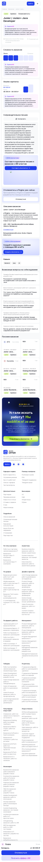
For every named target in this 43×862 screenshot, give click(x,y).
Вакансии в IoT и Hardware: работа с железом (10, 758)
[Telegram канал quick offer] (18, 464)
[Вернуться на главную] (4, 4)
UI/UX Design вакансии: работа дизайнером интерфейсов (30, 577)
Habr (23, 497)
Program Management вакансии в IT (29, 637)
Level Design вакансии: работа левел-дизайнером (11, 701)
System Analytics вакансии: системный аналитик (29, 557)
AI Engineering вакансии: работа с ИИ (11, 822)
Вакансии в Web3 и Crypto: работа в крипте (9, 728)
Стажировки (7, 533)
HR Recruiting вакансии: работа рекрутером (30, 713)
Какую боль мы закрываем (8, 529)
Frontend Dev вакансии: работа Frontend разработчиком (11, 778)
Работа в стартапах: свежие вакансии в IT (10, 550)
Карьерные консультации (8, 525)
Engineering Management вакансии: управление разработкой (30, 648)
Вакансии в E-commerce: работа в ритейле (10, 739)
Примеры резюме (9, 497)
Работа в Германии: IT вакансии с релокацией (11, 634)
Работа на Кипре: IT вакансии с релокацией (11, 644)
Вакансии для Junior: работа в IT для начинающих (10, 577)
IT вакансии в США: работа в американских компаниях (30, 686)
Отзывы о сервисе (9, 502)
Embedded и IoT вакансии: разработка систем (11, 833)
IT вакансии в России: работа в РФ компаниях (30, 700)
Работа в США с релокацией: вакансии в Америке (11, 639)
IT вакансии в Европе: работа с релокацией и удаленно (30, 669)
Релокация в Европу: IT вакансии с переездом (11, 629)
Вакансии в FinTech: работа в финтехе (10, 753)
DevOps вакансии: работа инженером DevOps (10, 803)
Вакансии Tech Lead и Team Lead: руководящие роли (10, 596)
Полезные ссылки (28, 475)
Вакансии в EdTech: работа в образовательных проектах (10, 747)
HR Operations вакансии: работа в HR (29, 717)
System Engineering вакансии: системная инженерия (10, 810)
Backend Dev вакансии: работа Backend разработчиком (11, 772)
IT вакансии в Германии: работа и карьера (30, 674)
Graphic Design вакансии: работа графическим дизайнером (28, 592)
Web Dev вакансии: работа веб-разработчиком (9, 791)
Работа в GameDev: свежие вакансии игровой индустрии (10, 669)
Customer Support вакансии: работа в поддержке (28, 735)
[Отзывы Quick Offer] (14, 464)
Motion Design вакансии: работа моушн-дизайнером (28, 600)
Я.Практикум (26, 500)
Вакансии (11, 9)
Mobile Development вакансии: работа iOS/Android (10, 797)
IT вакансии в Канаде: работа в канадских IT (29, 691)
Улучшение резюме (10, 477)
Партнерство (8, 535)
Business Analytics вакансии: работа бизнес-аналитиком (29, 551)
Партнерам (7, 494)
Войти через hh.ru (9, 475)
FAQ (23, 477)
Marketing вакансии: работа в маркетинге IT (30, 745)
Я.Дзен (24, 502)
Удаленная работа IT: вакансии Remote (10, 625)
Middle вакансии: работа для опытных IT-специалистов (11, 583)
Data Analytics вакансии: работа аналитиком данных (28, 564)
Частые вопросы (9, 485)
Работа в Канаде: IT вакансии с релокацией (11, 649)
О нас (5, 505)
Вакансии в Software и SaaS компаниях (10, 734)
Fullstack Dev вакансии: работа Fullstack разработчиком (11, 784)
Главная (4, 9)
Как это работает (9, 480)
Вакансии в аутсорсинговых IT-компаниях (10, 562)
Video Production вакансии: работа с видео (28, 606)
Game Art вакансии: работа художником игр (10, 688)
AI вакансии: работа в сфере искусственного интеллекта (11, 716)
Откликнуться (8, 229)
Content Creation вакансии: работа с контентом (28, 612)
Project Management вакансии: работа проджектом (29, 632)
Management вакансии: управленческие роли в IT (30, 656)
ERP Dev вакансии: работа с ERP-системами (9, 827)
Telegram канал (27, 482)
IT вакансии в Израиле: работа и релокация (29, 696)
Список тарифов (9, 482)
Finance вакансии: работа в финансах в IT (30, 741)
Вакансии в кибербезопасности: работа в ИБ (10, 840)
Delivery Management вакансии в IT (29, 642)
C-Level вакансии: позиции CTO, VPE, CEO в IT (11, 602)
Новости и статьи (9, 500)
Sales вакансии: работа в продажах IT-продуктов (30, 729)
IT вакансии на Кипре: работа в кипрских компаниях (29, 680)
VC (23, 494)
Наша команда (8, 507)
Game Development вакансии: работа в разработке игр (10, 675)
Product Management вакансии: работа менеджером (29, 626)
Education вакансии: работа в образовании (29, 754)
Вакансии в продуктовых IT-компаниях (9, 555)
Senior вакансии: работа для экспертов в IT (11, 589)
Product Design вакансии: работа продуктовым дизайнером (28, 584)
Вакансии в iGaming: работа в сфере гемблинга (10, 722)
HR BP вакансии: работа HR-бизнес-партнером (28, 723)
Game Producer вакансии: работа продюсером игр (9, 694)
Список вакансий (9, 517)
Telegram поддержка (29, 480)
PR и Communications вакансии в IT (29, 750)
